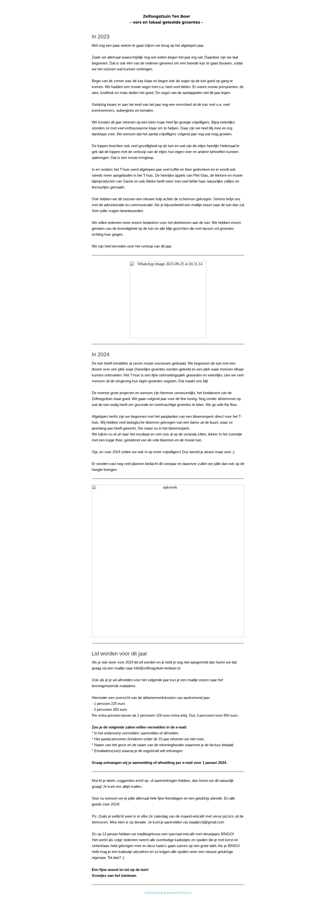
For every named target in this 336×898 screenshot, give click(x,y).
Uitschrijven (152, 893)
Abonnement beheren (177, 893)
